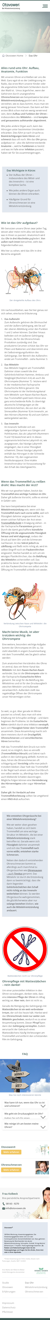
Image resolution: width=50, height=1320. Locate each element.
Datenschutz (8, 1307)
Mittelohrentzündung (36, 1287)
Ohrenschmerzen (34, 1291)
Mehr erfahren (11, 1152)
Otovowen (7, 1287)
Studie (5, 1282)
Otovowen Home (14, 55)
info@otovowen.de (16, 1208)
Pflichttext (7, 1311)
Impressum (8, 1303)
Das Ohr (33, 55)
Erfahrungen (8, 1291)
